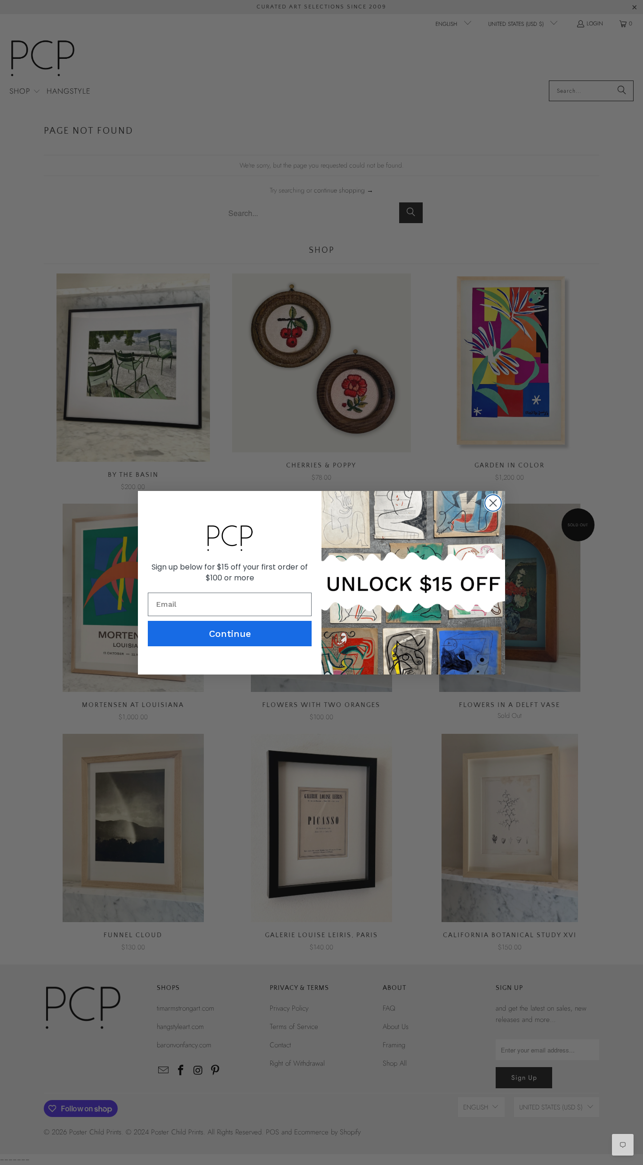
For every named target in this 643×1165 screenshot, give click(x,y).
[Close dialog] (493, 503)
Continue (230, 633)
